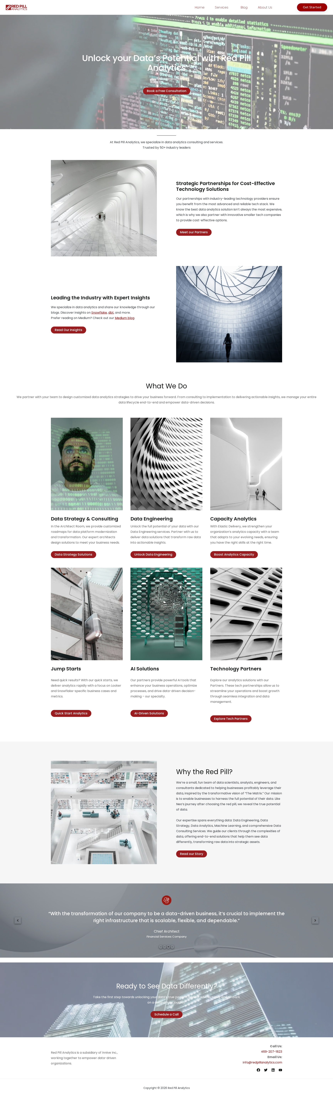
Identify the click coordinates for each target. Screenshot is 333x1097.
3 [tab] (168, 947)
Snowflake (99, 312)
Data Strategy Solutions (73, 554)
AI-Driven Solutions (149, 713)
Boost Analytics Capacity (234, 554)
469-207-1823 (271, 1051)
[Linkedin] (273, 1070)
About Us (265, 7)
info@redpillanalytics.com (262, 1062)
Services (221, 7)
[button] (17, 920)
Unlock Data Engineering (153, 554)
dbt (111, 312)
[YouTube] (280, 1070)
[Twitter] (265, 1070)
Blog (244, 7)
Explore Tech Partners (231, 718)
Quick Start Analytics (71, 713)
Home (199, 7)
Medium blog (124, 318)
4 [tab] (172, 947)
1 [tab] (161, 947)
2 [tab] (164, 947)
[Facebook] (258, 1070)
